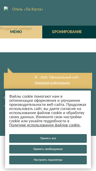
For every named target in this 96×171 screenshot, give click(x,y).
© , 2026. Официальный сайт (57, 77)
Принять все (48, 138)
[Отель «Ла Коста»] (48, 13)
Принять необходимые (48, 149)
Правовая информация (52, 83)
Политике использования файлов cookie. (45, 125)
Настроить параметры (48, 160)
